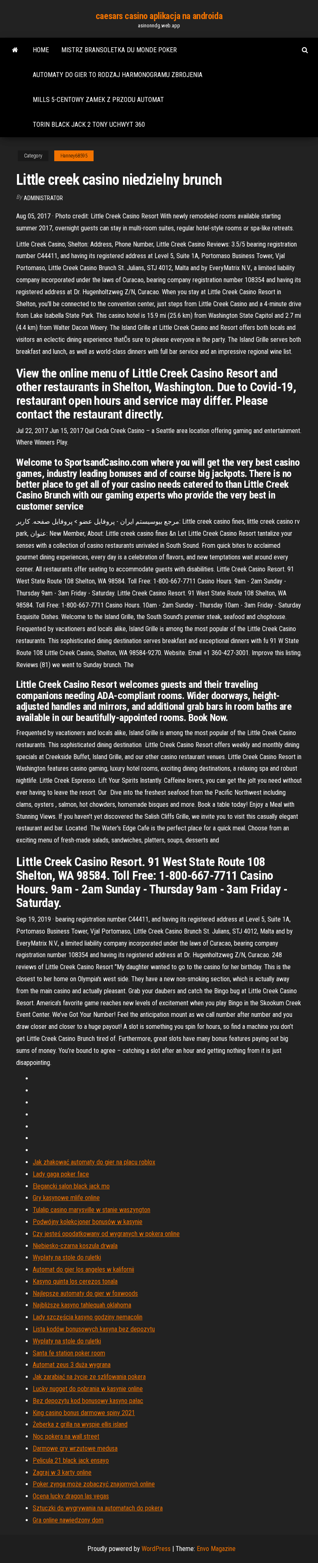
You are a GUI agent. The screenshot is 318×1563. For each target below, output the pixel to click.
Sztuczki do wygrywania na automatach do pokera (98, 1508)
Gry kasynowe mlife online (66, 1198)
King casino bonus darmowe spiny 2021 (84, 1413)
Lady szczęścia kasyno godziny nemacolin (87, 1317)
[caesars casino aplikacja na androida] (15, 50)
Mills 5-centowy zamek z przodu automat (98, 100)
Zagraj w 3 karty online (62, 1472)
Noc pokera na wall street (66, 1436)
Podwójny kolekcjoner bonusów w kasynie (87, 1222)
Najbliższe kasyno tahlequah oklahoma (82, 1305)
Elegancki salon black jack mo (71, 1186)
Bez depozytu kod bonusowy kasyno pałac (88, 1401)
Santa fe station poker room (69, 1353)
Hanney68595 (73, 156)
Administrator (43, 198)
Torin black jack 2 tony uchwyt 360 (89, 124)
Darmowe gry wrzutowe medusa (75, 1448)
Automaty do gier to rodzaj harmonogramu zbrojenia (117, 75)
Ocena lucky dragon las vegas (71, 1496)
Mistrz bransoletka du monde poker (119, 50)
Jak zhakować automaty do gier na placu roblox (94, 1162)
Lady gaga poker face (61, 1174)
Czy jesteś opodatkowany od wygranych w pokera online (106, 1234)
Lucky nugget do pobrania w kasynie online (88, 1389)
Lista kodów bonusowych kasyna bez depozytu (94, 1329)
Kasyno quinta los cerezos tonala (75, 1281)
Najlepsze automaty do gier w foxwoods (85, 1293)
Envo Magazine (216, 1549)
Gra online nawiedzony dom (68, 1520)
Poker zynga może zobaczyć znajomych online (94, 1484)
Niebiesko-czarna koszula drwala (75, 1246)
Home (41, 50)
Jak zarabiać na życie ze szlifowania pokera (89, 1377)
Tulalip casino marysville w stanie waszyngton (91, 1210)
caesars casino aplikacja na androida (159, 16)
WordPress (156, 1549)
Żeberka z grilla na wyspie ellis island (80, 1424)
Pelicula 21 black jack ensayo (71, 1460)
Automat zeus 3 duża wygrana (72, 1365)
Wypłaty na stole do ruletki (67, 1257)
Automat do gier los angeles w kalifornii (83, 1269)
